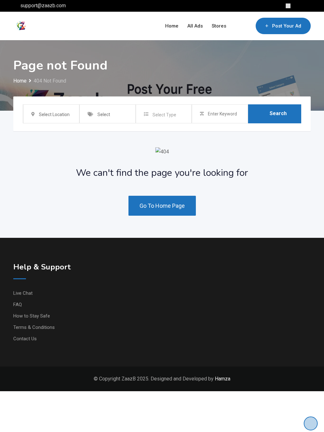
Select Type (164, 114)
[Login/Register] (247, 26)
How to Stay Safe (31, 316)
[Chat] (237, 26)
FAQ (17, 304)
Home (171, 26)
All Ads (195, 26)
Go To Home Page (162, 205)
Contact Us (25, 339)
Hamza (222, 379)
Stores (219, 26)
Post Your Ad (286, 26)
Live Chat (23, 293)
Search (278, 113)
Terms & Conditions (34, 327)
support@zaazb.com (43, 6)
